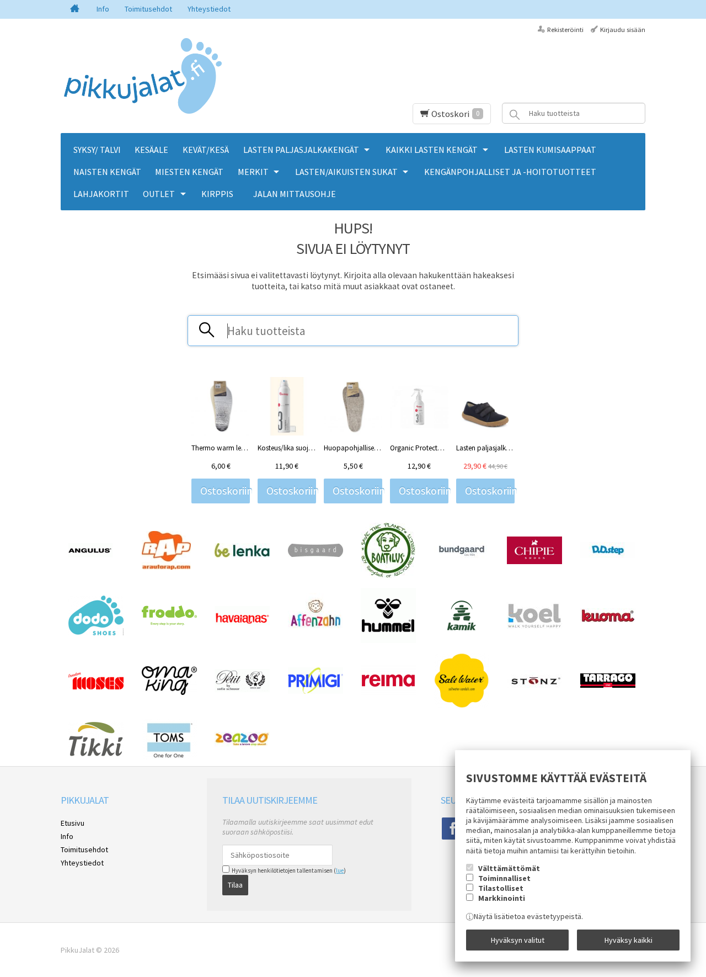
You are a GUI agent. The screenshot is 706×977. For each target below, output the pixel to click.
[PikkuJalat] (143, 76)
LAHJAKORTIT (101, 193)
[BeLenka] (242, 555)
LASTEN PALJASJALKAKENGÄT (301, 149)
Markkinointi (501, 898)
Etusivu (72, 823)
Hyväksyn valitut (517, 940)
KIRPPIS (217, 193)
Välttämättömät (509, 868)
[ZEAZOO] (242, 744)
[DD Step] (607, 555)
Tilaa (235, 885)
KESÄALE (151, 149)
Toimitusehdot (148, 9)
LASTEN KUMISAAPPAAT (550, 149)
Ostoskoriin (225, 490)
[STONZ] (534, 689)
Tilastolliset (500, 888)
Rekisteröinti (565, 29)
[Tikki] (96, 754)
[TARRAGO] (607, 685)
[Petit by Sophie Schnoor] (242, 689)
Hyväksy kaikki (628, 940)
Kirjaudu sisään (622, 29)
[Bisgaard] (315, 554)
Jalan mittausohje (294, 193)
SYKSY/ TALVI (97, 149)
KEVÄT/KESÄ (206, 149)
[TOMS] (169, 757)
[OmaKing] (169, 692)
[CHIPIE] (534, 561)
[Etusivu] (75, 9)
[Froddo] (169, 623)
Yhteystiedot (209, 9)
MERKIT (253, 171)
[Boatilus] (388, 575)
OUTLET (159, 193)
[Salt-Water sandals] (461, 705)
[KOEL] (534, 626)
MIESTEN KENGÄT (189, 171)
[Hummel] (388, 640)
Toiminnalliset (504, 878)
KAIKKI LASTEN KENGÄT (432, 149)
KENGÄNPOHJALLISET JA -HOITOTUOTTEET (510, 171)
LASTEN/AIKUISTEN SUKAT (346, 171)
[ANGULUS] (90, 555)
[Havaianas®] (242, 623)
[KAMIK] (461, 628)
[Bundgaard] (461, 557)
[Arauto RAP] (166, 567)
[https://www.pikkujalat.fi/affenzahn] (315, 636)
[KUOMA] (607, 620)
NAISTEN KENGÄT (107, 171)
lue (340, 870)
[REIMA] (388, 693)
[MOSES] (96, 687)
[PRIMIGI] (315, 691)
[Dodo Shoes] (96, 633)
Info (103, 9)
